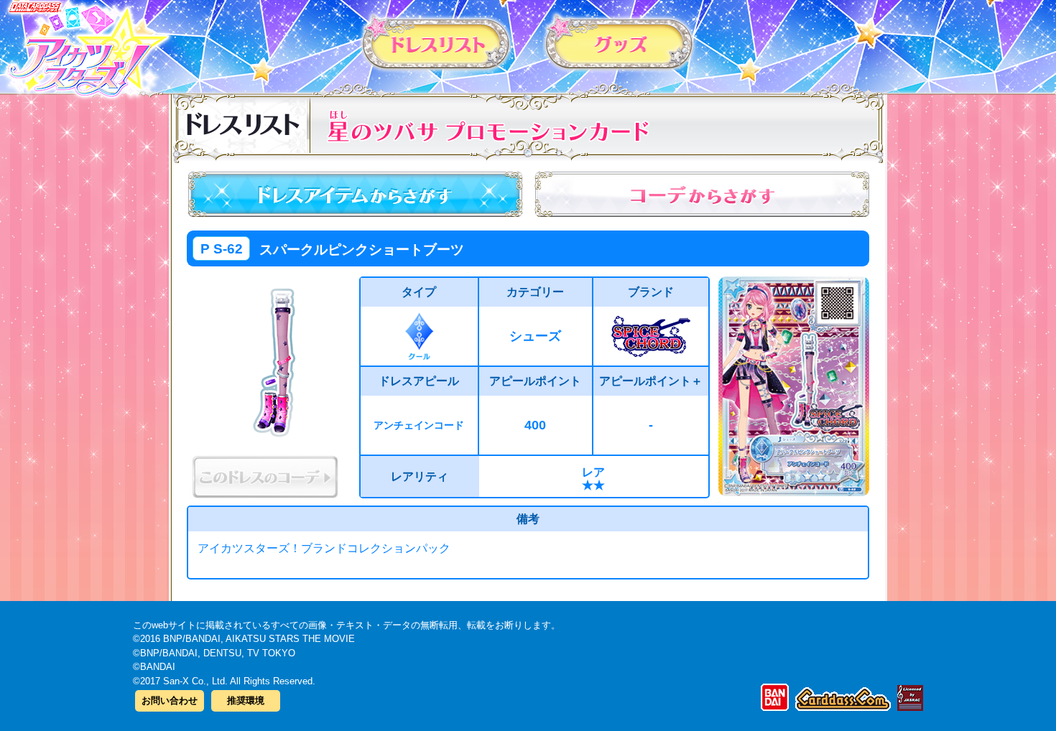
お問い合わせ (170, 700)
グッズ (619, 42)
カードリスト (436, 42)
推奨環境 (245, 700)
